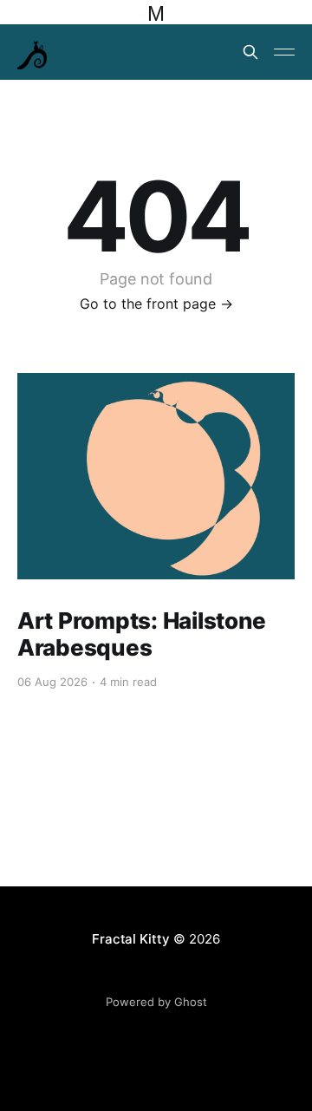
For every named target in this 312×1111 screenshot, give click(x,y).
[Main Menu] (284, 52)
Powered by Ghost (156, 1002)
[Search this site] (250, 52)
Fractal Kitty (130, 939)
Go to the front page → (156, 303)
